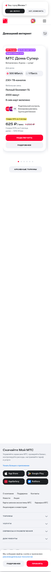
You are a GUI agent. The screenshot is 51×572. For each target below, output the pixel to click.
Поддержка (22, 493)
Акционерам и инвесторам (15, 507)
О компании (8, 493)
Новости (6, 498)
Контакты (35, 493)
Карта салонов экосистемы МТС (17, 502)
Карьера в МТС (41, 502)
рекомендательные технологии (18, 556)
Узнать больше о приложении (16, 465)
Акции (16, 498)
